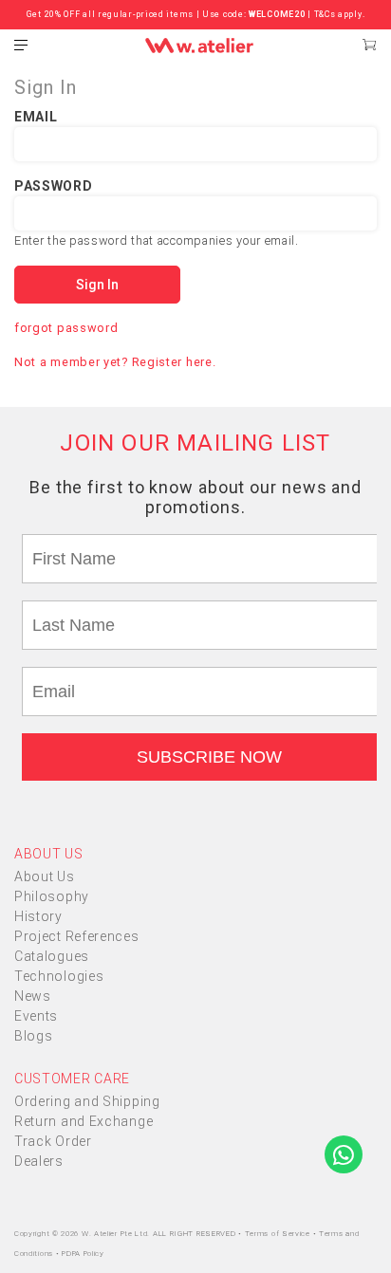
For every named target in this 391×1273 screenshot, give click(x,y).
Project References (77, 936)
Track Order (53, 1141)
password (53, 186)
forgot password (66, 328)
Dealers (39, 1161)
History (38, 916)
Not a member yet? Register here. (114, 362)
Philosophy (51, 896)
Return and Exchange (83, 1121)
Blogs (33, 1035)
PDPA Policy (83, 1253)
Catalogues (51, 956)
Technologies (58, 976)
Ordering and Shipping (87, 1101)
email (36, 116)
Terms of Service (279, 1233)
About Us (44, 876)
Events (36, 1016)
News (32, 996)
